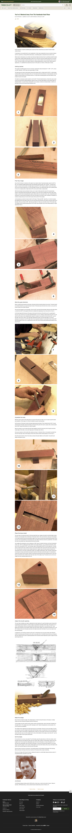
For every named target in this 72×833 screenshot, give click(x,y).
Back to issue (41, 789)
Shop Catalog (21, 808)
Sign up (65, 808)
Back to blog (32, 789)
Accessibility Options (39, 825)
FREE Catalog (21, 805)
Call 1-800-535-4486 (65, 1)
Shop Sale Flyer (22, 807)
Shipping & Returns (6, 809)
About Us (37, 802)
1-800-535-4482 (6, 803)
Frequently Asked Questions (7, 811)
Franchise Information (40, 805)
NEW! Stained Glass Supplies (36, 1)
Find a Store (38, 807)
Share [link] (18, 18)
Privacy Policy (25, 825)
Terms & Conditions (31, 825)
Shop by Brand (21, 810)
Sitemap (47, 825)
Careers (37, 803)
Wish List (21, 803)
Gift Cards (21, 802)
